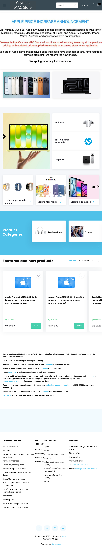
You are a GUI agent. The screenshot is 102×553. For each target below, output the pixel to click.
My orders (39, 453)
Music (46, 481)
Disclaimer (7, 496)
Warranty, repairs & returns (14, 468)
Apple (46, 446)
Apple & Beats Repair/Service (15, 503)
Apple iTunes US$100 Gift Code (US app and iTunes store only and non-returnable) (21, 300)
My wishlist (39, 461)
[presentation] (93, 247)
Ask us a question (10, 446)
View (36, 325)
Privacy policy (8, 499)
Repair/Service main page (14, 479)
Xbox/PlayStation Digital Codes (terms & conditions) (16, 490)
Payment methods (11, 461)
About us (6, 450)
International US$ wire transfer (16, 507)
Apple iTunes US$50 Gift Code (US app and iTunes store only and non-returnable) (66, 300)
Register (38, 450)
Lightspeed (56, 544)
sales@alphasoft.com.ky (13, 381)
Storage (47, 458)
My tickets (39, 457)
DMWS (64, 536)
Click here (49, 365)
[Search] (75, 5)
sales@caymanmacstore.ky (87, 468)
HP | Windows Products (54, 454)
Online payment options (13, 464)
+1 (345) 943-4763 (81, 464)
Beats (46, 450)
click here (12, 372)
